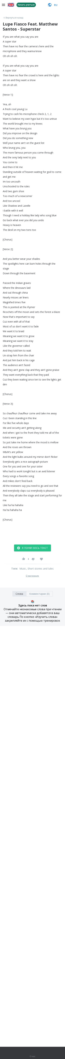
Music (22, 568)
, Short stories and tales (40, 568)
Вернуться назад (14, 18)
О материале (32, 576)
